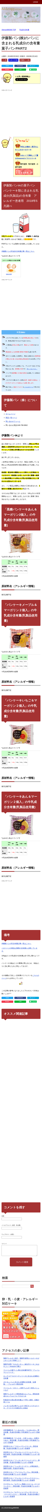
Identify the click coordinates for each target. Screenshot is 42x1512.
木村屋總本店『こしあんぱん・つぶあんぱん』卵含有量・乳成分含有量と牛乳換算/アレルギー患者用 (21, 1432)
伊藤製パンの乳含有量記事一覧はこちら (16, 943)
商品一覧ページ (11, 418)
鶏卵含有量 (9, 274)
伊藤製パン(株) (25, 60)
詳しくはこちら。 (32, 369)
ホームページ (10, 414)
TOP (9, 30)
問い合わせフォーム (13, 421)
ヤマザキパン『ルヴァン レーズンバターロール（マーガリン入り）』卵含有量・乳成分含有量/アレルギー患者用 (21, 1494)
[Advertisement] (21, 113)
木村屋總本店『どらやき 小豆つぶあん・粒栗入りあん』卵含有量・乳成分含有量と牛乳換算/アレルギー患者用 (21, 1440)
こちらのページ (28, 387)
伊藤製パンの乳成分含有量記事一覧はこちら (18, 251)
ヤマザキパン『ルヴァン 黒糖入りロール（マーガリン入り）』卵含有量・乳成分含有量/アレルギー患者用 (21, 1486)
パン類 (4, 60)
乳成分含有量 (13, 60)
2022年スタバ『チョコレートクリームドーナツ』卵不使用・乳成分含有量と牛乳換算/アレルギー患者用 (21, 1454)
